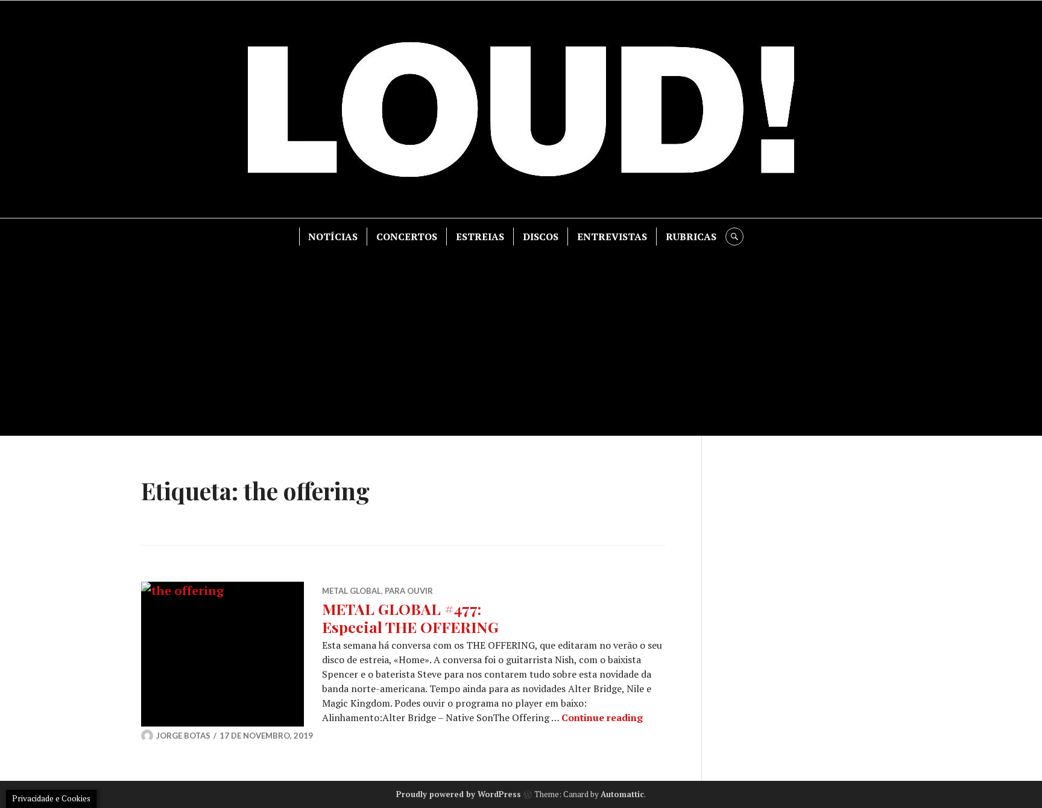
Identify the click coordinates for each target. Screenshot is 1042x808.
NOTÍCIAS (333, 236)
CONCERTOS (406, 236)
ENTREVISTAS (612, 236)
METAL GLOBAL (351, 591)
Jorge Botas (183, 735)
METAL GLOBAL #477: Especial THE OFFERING (410, 618)
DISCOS (540, 236)
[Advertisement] (521, 336)
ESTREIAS (480, 236)
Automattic (622, 794)
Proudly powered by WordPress (458, 794)
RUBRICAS (691, 236)
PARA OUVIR (409, 591)
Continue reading (602, 717)
